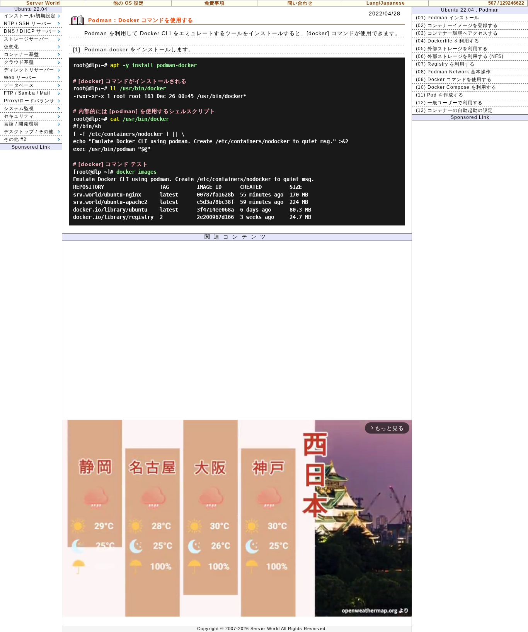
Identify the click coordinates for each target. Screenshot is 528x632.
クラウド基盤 (19, 62)
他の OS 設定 (128, 3)
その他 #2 (15, 139)
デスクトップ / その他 (29, 131)
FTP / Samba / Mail (27, 93)
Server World (43, 3)
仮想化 (11, 46)
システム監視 (19, 108)
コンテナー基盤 (21, 54)
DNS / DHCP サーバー (30, 31)
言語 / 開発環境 (21, 124)
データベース (19, 85)
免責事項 (214, 3)
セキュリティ (19, 116)
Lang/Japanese (385, 3)
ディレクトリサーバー (29, 70)
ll (113, 88)
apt (114, 65)
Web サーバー (20, 77)
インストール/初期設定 (30, 16)
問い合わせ (300, 3)
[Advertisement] (237, 332)
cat (114, 119)
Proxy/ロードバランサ (29, 100)
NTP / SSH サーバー (27, 23)
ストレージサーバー (26, 39)
